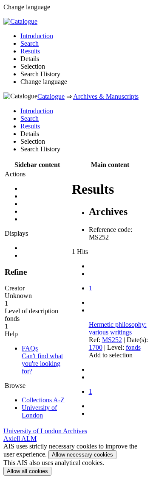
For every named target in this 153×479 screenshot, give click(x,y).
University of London (39, 411)
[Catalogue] (20, 21)
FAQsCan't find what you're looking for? (42, 360)
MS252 (112, 339)
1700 (95, 347)
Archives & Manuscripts (106, 96)
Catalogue (51, 96)
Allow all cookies (27, 471)
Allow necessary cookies (82, 454)
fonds (133, 347)
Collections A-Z (43, 400)
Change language (43, 81)
